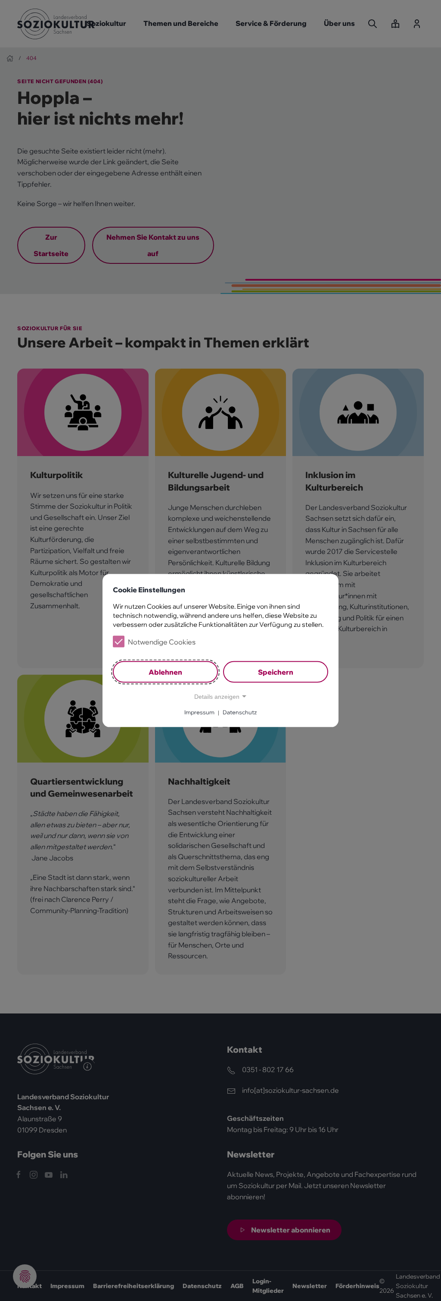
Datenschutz (240, 712)
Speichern (275, 671)
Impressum (199, 712)
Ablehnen (165, 671)
